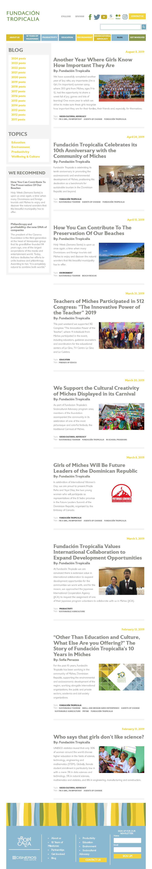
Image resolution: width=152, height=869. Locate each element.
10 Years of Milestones (32, 37)
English (66, 16)
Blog (120, 37)
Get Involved (137, 37)
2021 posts (18, 72)
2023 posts (18, 63)
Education (67, 37)
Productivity (49, 37)
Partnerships (57, 850)
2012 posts (18, 114)
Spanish (79, 16)
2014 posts (18, 105)
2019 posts (18, 82)
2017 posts (18, 91)
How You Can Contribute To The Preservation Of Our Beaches (28, 185)
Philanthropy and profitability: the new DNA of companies (29, 227)
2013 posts (18, 110)
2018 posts (18, 86)
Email (116, 845)
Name (116, 836)
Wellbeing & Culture (25, 156)
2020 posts (18, 77)
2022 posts (18, 67)
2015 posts (18, 100)
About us (14, 37)
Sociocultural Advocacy (102, 37)
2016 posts (18, 96)
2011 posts (18, 119)
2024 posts (18, 58)
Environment (84, 37)
